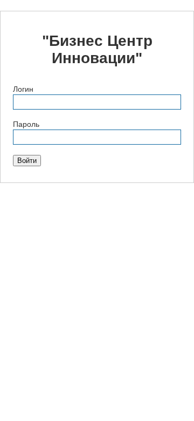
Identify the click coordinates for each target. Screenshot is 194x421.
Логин (23, 89)
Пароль (26, 124)
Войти (27, 161)
